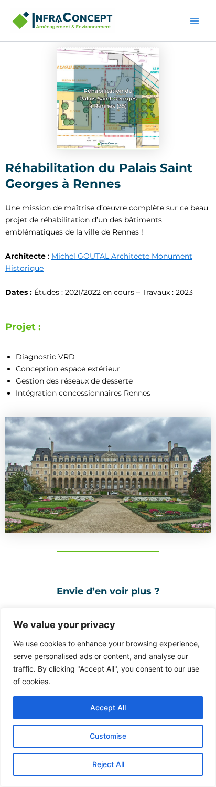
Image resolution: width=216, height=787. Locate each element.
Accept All (108, 707)
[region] (108, 697)
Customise (108, 735)
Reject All (108, 764)
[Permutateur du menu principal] (194, 21)
